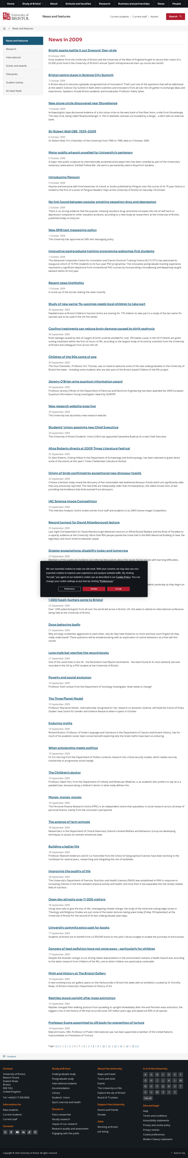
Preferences (69, 589)
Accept (118, 589)
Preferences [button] (106, 581)
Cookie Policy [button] (123, 577)
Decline (94, 589)
